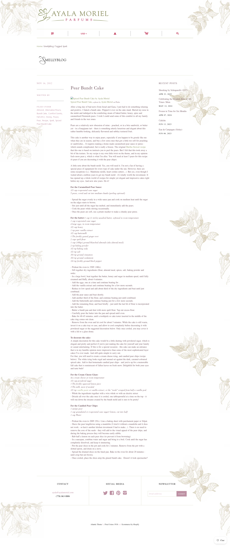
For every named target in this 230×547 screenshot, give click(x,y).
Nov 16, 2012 (44, 83)
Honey (49, 117)
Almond (40, 110)
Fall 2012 (41, 117)
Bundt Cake (42, 113)
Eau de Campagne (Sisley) (170, 129)
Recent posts (168, 83)
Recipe (45, 120)
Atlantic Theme (96, 524)
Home (39, 46)
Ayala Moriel (107, 101)
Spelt (52, 120)
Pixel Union (109, 524)
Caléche (162, 120)
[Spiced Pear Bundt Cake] (90, 98)
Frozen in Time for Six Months (173, 111)
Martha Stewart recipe (136, 146)
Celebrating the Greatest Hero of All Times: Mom (175, 100)
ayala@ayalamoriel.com (63, 492)
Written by (43, 95)
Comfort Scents (55, 113)
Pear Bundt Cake (87, 88)
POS (116, 524)
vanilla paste (82, 389)
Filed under (44, 106)
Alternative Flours (53, 110)
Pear (39, 120)
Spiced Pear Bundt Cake (81, 101)
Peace (56, 117)
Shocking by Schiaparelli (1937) (173, 90)
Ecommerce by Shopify (130, 524)
